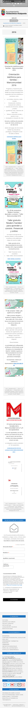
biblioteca (10, 662)
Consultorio (18, 663)
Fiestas (5, 668)
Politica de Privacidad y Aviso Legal (14, 585)
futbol (10, 668)
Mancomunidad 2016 (10, 169)
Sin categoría (19, 505)
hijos (17, 290)
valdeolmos (8, 676)
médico (16, 670)
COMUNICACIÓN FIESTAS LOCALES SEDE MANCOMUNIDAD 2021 (14, 450)
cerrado (17, 508)
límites (20, 290)
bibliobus (4, 662)
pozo (17, 672)
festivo (21, 508)
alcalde (18, 658)
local (11, 509)
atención (10, 660)
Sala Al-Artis (12, 673)
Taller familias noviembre (14, 258)
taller (16, 292)
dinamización (13, 665)
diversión (19, 665)
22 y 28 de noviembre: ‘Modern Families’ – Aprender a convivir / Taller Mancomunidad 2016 (14, 213)
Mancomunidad (13, 172)
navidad (5, 672)
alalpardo (8, 658)
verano (20, 677)
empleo (4, 666)
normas (15, 291)
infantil (14, 668)
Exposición (16, 666)
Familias (6, 172)
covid (23, 663)
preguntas (20, 172)
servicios (20, 291)
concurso (12, 663)
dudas (8, 171)
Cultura (5, 665)
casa (14, 662)
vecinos (16, 677)
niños (10, 672)
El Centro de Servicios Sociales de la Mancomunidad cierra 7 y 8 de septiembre (14, 427)
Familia (20, 168)
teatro (4, 675)
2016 (5, 171)
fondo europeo (19, 391)
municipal (11, 670)
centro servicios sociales (12, 507)
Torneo (9, 675)
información (19, 668)
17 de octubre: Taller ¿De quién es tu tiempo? (14, 312)
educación (13, 171)
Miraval (5, 670)
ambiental (5, 660)
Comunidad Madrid (9, 391)
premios (21, 671)
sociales (12, 292)
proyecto (5, 673)
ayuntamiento (17, 660)
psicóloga (8, 173)
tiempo (18, 394)
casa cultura (19, 662)
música (20, 670)
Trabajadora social (16, 175)
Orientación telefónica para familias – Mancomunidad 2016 (14, 68)
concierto (6, 663)
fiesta (7, 509)
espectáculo (9, 666)
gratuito (12, 290)
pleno (14, 672)
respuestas (14, 173)
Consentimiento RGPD (9, 573)
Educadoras (20, 171)
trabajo (13, 675)
